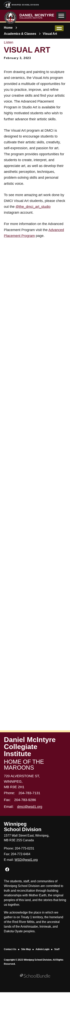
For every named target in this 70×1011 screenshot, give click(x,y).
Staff (57, 949)
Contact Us (10, 949)
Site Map (26, 949)
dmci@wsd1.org (29, 807)
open (59, 28)
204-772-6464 (20, 854)
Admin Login (42, 949)
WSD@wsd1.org (26, 859)
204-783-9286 (25, 800)
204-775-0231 (24, 848)
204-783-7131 (29, 793)
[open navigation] (61, 16)
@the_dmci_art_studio (33, 207)
